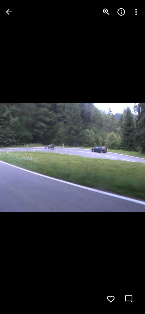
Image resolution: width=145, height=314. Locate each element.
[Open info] (121, 11)
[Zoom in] (106, 11)
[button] (20, 157)
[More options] (136, 11)
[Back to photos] (9, 12)
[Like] (110, 299)
